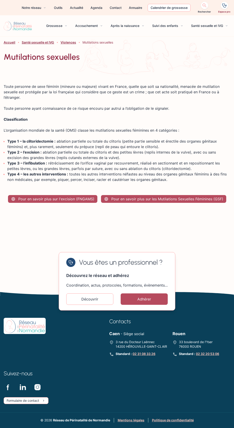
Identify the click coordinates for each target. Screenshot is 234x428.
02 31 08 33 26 (144, 354)
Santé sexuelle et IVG (38, 42)
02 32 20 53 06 (207, 354)
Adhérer (144, 299)
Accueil (9, 42)
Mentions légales (131, 420)
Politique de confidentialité (173, 420)
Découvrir (89, 299)
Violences (68, 42)
